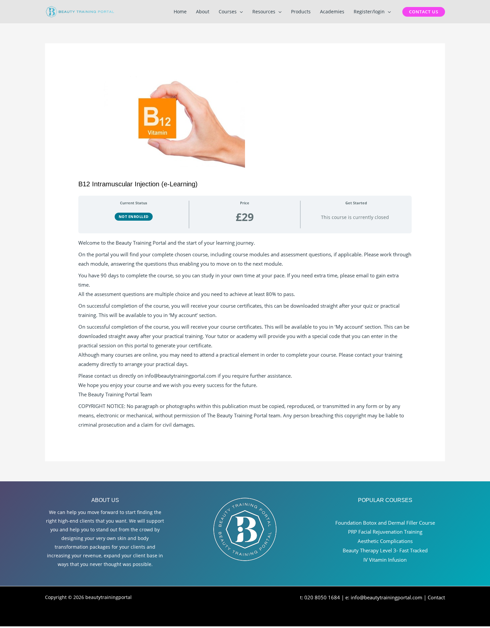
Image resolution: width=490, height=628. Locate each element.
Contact (436, 597)
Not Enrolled (134, 216)
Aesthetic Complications (385, 541)
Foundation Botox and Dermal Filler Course (385, 522)
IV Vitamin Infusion (385, 559)
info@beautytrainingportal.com (386, 597)
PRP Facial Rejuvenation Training (385, 531)
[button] (240, 11)
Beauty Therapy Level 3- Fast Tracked (385, 550)
